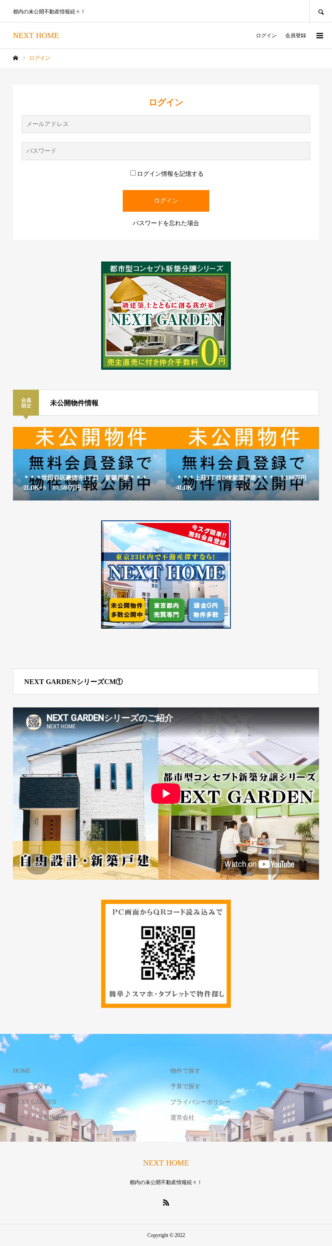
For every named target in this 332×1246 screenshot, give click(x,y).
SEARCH (321, 11)
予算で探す (185, 1086)
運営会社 (182, 1117)
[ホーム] (15, 58)
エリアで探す (31, 1086)
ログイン (266, 35)
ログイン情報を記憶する (170, 174)
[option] (89, 463)
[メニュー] (319, 35)
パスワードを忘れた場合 (166, 223)
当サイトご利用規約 (40, 1117)
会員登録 (295, 35)
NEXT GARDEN (34, 1102)
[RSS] (166, 1202)
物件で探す (185, 1071)
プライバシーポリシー (200, 1102)
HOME (22, 1071)
